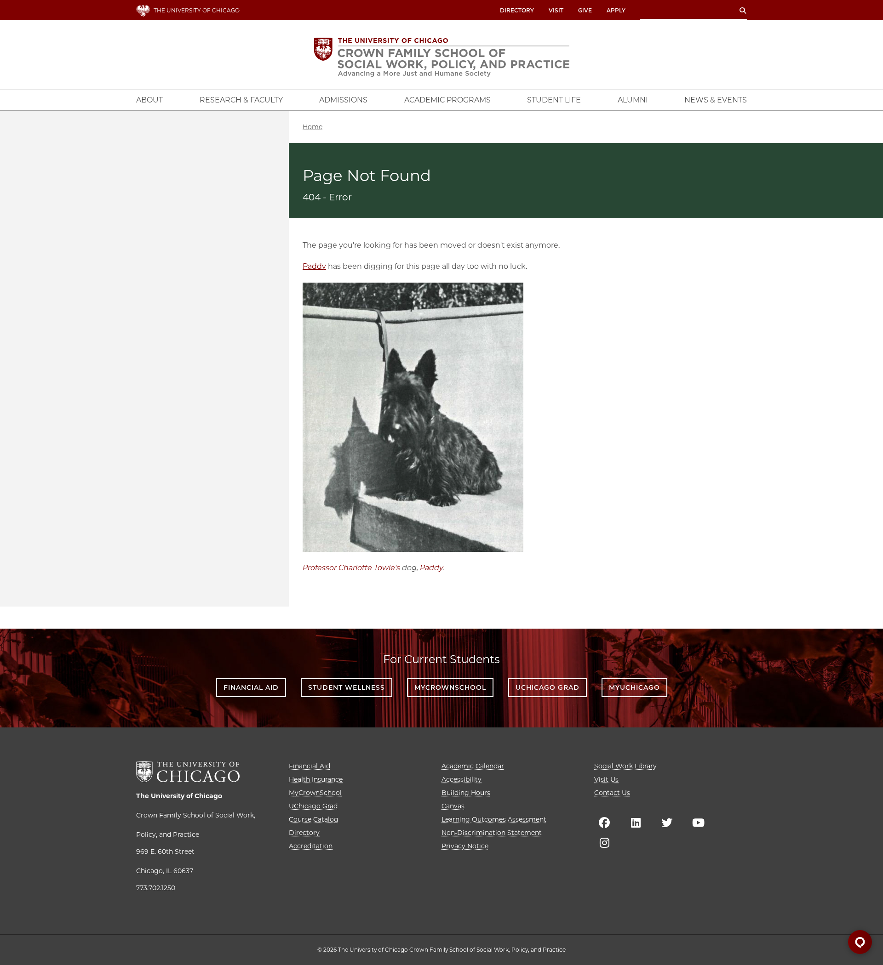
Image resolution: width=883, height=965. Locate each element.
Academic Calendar (473, 766)
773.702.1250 (155, 888)
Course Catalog (313, 819)
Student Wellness (346, 687)
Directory (517, 10)
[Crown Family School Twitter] (667, 822)
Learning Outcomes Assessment (494, 819)
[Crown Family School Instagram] (604, 843)
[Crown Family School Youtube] (698, 822)
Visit (556, 10)
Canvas (453, 806)
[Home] (441, 57)
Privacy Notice (465, 846)
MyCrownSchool (450, 687)
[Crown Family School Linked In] (635, 822)
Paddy (314, 266)
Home (312, 127)
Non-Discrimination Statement (492, 833)
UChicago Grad (547, 687)
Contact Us (612, 793)
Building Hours (466, 793)
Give (585, 10)
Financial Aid (251, 687)
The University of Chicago (179, 796)
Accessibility (462, 779)
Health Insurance (316, 779)
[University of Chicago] (188, 771)
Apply (616, 10)
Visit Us (606, 779)
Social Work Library (625, 766)
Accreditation (311, 846)
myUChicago (634, 687)
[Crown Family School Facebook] (604, 822)
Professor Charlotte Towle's (351, 567)
